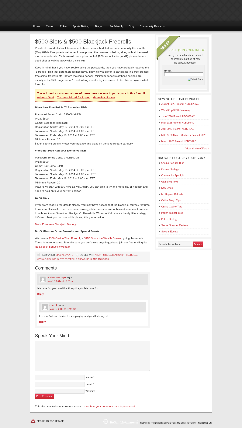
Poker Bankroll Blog (172, 212)
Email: (168, 70)
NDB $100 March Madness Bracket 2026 (183, 135)
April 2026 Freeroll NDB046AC (177, 128)
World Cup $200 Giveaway (175, 110)
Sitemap (192, 423)
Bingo (98, 26)
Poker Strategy (169, 219)
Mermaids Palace (46, 259)
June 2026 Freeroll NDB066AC (178, 116)
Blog (131, 26)
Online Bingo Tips (171, 200)
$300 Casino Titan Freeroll (64, 238)
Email (88, 384)
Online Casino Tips (171, 206)
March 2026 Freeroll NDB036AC (178, 141)
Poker (63, 26)
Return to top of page (50, 421)
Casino (50, 26)
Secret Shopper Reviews (174, 225)
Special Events (64, 255)
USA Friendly (115, 26)
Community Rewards (152, 26)
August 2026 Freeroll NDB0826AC (180, 104)
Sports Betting (81, 26)
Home (36, 26)
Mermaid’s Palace (104, 97)
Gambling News (169, 181)
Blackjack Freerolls (124, 255)
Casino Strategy (170, 169)
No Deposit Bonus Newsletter (52, 246)
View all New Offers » (197, 148)
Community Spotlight (172, 175)
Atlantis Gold (45, 97)
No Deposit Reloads (172, 194)
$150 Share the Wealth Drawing (103, 238)
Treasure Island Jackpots (73, 97)
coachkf (54, 305)
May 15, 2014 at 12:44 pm (63, 309)
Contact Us (205, 423)
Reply (40, 294)
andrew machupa (56, 277)
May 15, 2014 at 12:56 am (60, 281)
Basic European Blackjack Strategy (56, 224)
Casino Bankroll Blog (172, 163)
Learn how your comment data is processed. (109, 406)
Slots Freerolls (67, 259)
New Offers (167, 187)
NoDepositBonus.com (173, 423)
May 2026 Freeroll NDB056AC (177, 122)
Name (89, 377)
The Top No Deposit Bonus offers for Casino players (121, 11)
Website (90, 390)
